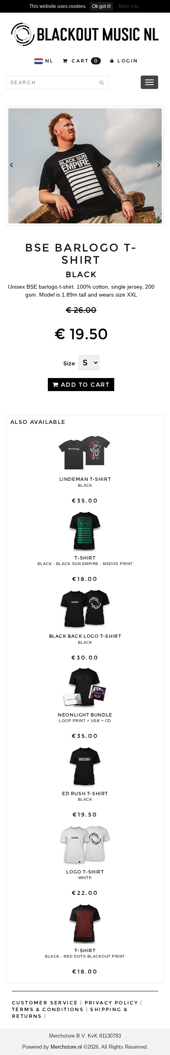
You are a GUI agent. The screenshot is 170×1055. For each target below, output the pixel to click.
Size (69, 363)
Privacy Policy (111, 1003)
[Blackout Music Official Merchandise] (85, 34)
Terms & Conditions (48, 1009)
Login (126, 61)
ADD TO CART (84, 384)
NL (49, 61)
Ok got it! (101, 6)
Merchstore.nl (66, 1047)
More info (129, 6)
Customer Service (45, 1003)
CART (84, 61)
